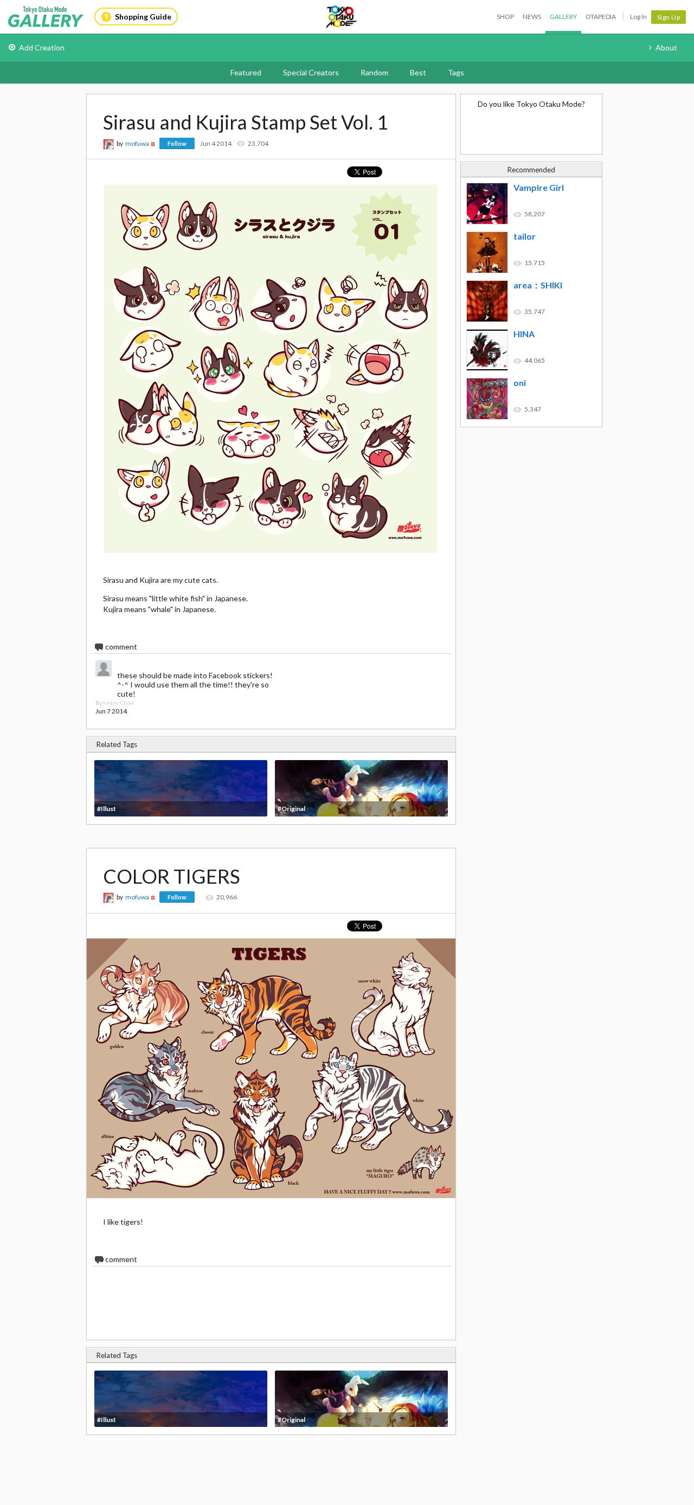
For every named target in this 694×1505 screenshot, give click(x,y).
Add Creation (42, 47)
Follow (177, 143)
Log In (638, 16)
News (532, 16)
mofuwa (137, 143)
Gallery (563, 16)
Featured (245, 72)
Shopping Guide (143, 16)
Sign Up (668, 17)
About (666, 47)
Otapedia (601, 16)
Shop (505, 16)
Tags (456, 72)
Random (374, 72)
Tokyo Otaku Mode (342, 16)
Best (418, 72)
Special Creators (311, 72)
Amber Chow (118, 702)
